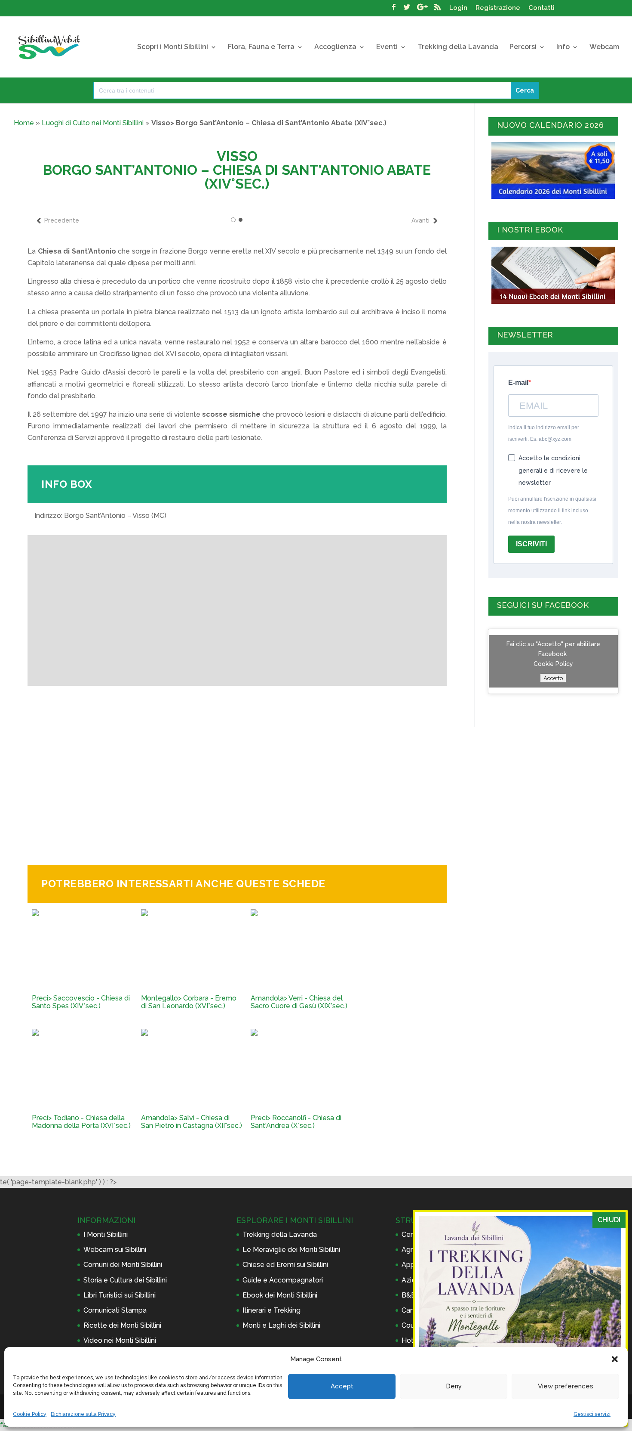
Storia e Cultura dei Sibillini (125, 1280)
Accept (342, 1386)
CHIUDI (609, 1220)
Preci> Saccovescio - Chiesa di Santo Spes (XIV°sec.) (81, 1002)
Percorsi (523, 47)
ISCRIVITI (531, 544)
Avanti (420, 220)
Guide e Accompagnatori (282, 1280)
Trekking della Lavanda (457, 47)
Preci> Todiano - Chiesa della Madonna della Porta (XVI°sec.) (81, 1121)
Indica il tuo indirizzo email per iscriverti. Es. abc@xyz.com (543, 433)
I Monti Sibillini (105, 1234)
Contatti (541, 8)
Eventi (387, 47)
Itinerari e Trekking (271, 1310)
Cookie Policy (29, 1414)
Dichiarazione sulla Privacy (83, 1414)
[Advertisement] (237, 768)
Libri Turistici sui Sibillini (119, 1295)
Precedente (61, 220)
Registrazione (498, 8)
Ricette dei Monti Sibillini (122, 1325)
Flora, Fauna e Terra (261, 47)
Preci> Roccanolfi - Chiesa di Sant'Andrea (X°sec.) (296, 1121)
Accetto (553, 678)
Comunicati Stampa (115, 1310)
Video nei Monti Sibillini (119, 1340)
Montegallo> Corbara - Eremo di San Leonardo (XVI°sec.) (188, 1002)
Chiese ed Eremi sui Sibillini (285, 1265)
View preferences (565, 1386)
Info (563, 47)
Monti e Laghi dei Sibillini (281, 1325)
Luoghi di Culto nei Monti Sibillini (93, 123)
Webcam (604, 47)
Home (24, 123)
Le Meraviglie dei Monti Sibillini (291, 1249)
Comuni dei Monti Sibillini (122, 1265)
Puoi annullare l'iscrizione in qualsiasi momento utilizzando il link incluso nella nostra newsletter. (552, 510)
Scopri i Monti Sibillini (172, 47)
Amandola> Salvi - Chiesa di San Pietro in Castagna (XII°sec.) (191, 1121)
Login (458, 8)
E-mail (518, 382)
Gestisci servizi (592, 1414)
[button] (615, 1359)
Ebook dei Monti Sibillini (279, 1295)
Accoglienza (335, 47)
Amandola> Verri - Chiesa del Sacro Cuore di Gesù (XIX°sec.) (299, 1002)
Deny (454, 1386)
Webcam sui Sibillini (114, 1249)
